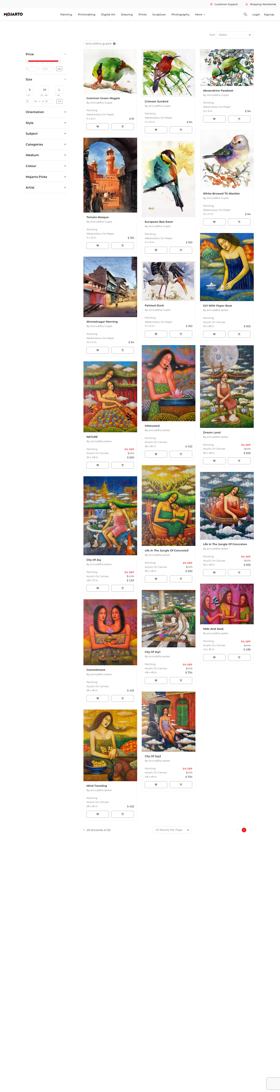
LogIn (256, 14)
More (200, 14)
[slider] (28, 61)
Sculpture (159, 14)
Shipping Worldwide (260, 4)
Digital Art (108, 14)
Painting (66, 14)
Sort (212, 34)
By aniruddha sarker (215, 310)
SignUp (269, 14)
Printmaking (86, 14)
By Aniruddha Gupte (99, 102)
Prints (142, 14)
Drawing (127, 14)
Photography (180, 14)
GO (59, 69)
